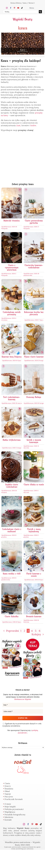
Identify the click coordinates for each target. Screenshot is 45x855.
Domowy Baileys (33, 397)
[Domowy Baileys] (34, 365)
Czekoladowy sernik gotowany (12, 313)
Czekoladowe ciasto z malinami (11, 530)
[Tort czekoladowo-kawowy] (11, 365)
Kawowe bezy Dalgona (12, 356)
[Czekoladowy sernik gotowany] (11, 280)
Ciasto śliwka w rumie (34, 484)
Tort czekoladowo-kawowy (11, 398)
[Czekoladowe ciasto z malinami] (11, 497)
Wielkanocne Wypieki (22, 699)
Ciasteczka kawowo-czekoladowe (34, 266)
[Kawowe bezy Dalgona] (11, 325)
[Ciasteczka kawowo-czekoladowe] (34, 233)
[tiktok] (22, 8)
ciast (18, 125)
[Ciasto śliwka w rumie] (34, 453)
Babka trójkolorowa (12, 440)
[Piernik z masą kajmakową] (34, 497)
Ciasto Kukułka (11, 616)
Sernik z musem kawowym (34, 441)
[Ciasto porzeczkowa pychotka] (34, 189)
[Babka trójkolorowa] (11, 408)
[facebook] (11, 8)
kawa (25, 3)
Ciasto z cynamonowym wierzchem (11, 267)
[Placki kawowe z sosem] (34, 542)
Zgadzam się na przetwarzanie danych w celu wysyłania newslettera (22, 724)
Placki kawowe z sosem (33, 574)
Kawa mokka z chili (12, 573)
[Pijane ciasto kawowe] (34, 325)
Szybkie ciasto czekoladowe (11, 485)
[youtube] (18, 8)
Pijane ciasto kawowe (34, 356)
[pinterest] (14, 8)
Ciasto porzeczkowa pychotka (34, 221)
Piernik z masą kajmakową (33, 530)
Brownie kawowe (33, 616)
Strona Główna (15, 3)
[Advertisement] (22, 158)
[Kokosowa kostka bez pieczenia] (34, 280)
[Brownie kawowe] (34, 584)
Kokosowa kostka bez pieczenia (34, 313)
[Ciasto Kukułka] (11, 584)
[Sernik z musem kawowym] (34, 408)
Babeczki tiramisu (12, 220)
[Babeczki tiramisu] (11, 189)
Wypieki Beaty (22, 19)
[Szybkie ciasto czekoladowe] (11, 453)
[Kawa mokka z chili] (11, 542)
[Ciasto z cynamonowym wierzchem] (11, 233)
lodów (33, 125)
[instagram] (7, 8)
